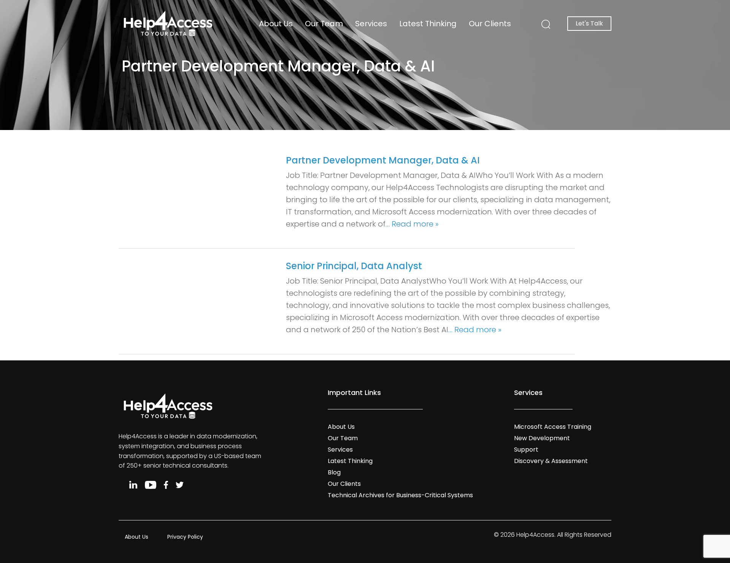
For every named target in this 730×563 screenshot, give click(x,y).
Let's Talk (589, 23)
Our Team (324, 23)
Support (526, 449)
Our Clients (490, 23)
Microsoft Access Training (552, 426)
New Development (542, 438)
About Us (276, 23)
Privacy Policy (185, 537)
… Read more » (412, 224)
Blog (334, 472)
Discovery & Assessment (551, 461)
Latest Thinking (428, 23)
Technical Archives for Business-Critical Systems (400, 495)
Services (371, 23)
